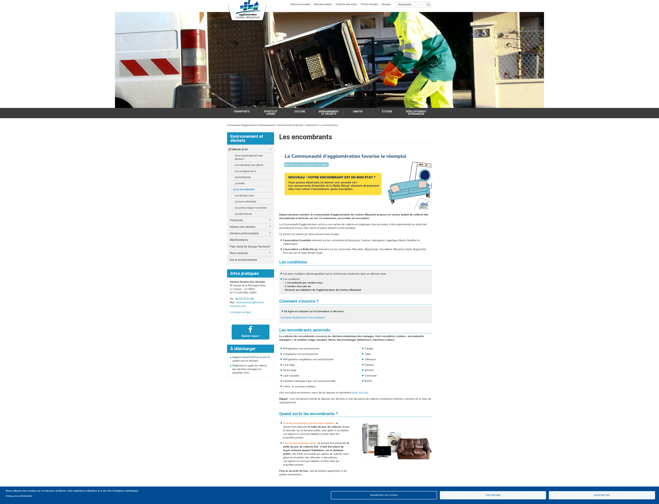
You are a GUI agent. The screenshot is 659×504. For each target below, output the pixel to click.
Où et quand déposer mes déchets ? (249, 157)
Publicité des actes (346, 4)
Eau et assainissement (243, 259)
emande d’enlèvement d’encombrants (303, 317)
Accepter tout (602, 495)
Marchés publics (323, 4)
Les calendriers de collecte (249, 165)
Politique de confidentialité (19, 496)
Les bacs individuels (245, 201)
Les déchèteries (243, 214)
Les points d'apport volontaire (251, 207)
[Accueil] (247, 11)
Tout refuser (492, 495)
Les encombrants (245, 189)
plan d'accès (360, 392)
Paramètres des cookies (384, 495)
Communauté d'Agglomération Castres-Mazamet (251, 125)
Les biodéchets (243, 177)
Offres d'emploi (369, 4)
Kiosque (386, 4)
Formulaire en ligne (240, 312)
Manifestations (239, 240)
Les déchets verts (244, 195)
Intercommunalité (300, 4)
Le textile (240, 183)
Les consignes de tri (245, 171)
